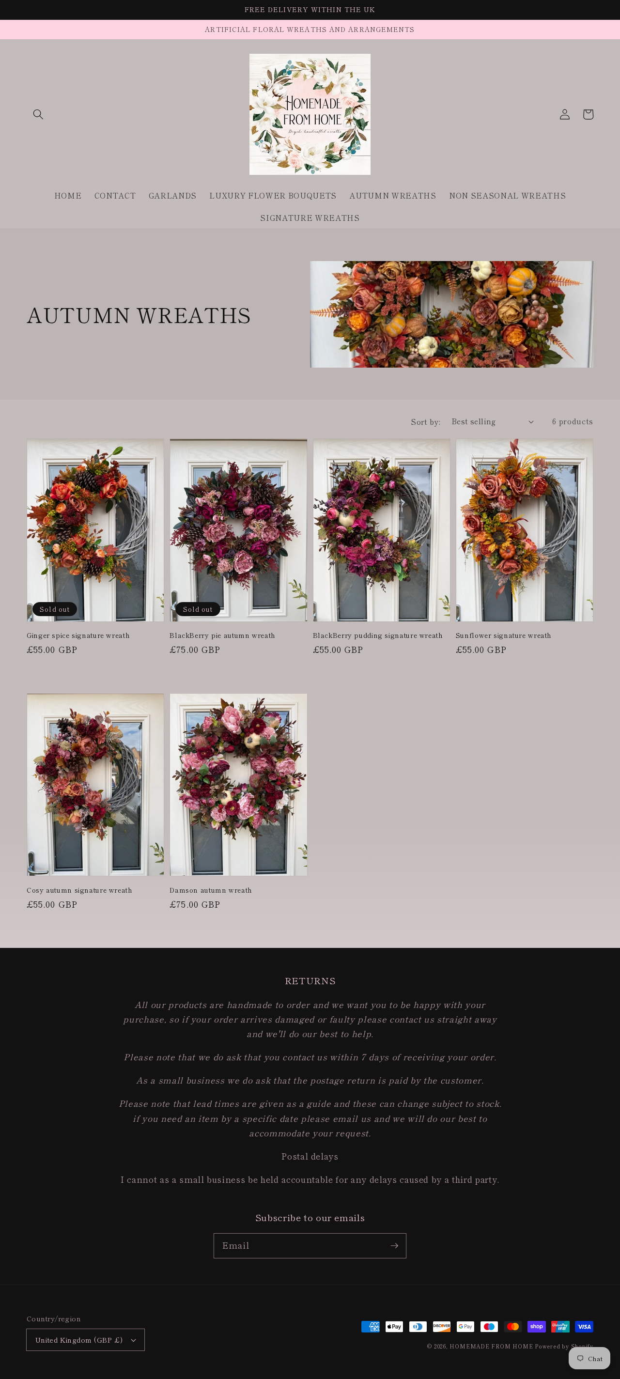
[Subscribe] (394, 1245)
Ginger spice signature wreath (78, 635)
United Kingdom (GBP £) (79, 1339)
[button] (38, 114)
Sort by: (426, 421)
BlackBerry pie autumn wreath (223, 635)
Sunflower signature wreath (504, 635)
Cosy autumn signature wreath (80, 890)
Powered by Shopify (564, 1346)
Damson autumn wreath (211, 890)
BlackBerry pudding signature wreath (378, 635)
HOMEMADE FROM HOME (491, 1346)
